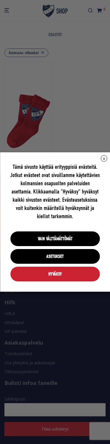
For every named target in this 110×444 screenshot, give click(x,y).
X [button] (104, 159)
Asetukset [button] (55, 256)
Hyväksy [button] (55, 274)
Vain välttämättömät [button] (55, 238)
